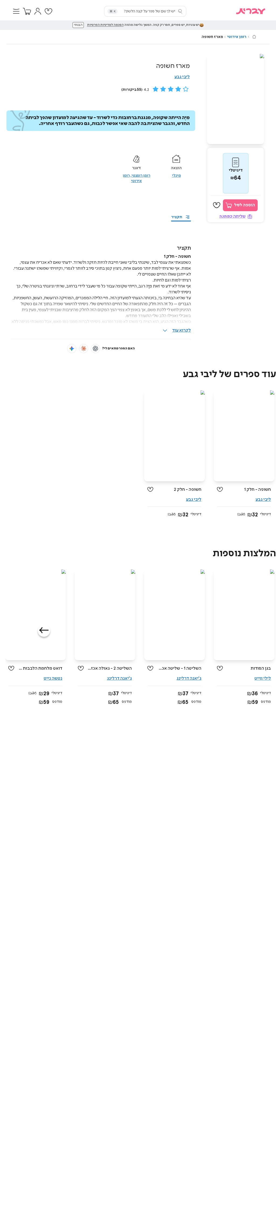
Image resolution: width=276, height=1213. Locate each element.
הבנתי (78, 25)
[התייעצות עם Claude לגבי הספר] (83, 348)
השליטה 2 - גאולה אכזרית (110, 668)
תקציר (176, 217)
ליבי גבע (182, 76)
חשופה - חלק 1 (257, 489)
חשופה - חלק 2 (187, 489)
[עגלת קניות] (27, 11)
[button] (16, 11)
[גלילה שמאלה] (44, 630)
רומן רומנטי (141, 175)
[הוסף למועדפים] (217, 205)
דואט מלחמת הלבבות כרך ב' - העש (40, 668)
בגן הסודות (261, 668)
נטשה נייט (53, 678)
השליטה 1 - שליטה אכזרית (179, 668)
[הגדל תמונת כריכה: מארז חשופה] (235, 99)
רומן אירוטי (236, 37)
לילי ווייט (262, 678)
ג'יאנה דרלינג (189, 678)
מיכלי (176, 175)
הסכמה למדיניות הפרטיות (105, 25)
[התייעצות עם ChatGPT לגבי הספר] (95, 348)
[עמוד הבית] (254, 36)
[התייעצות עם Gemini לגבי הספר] (71, 348)
